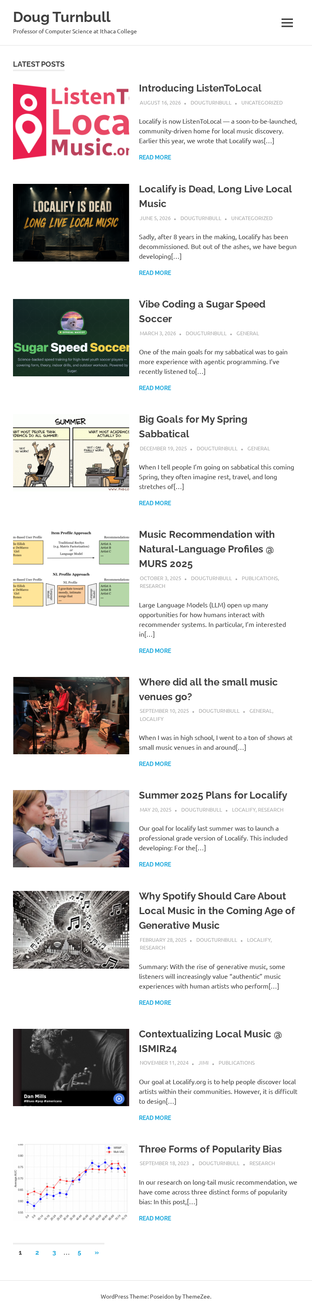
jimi (203, 1062)
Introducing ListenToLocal (200, 88)
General (247, 333)
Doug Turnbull (61, 17)
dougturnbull (211, 102)
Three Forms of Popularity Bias (210, 1149)
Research (152, 585)
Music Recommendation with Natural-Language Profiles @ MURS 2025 (207, 549)
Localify (152, 718)
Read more (155, 157)
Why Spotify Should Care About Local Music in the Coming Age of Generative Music (217, 910)
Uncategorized (262, 102)
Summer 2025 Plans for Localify (213, 795)
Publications (260, 577)
